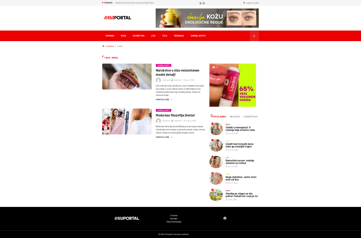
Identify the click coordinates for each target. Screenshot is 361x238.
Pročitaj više (162, 100)
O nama (173, 215)
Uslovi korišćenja (174, 222)
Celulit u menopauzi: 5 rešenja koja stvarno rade (240, 128)
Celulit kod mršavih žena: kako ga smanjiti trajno (134, 3)
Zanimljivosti (198, 36)
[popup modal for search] (254, 36)
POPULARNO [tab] (219, 116)
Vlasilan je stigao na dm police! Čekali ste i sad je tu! (242, 195)
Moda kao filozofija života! (175, 115)
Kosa (123, 36)
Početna (110, 46)
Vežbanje (179, 36)
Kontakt (173, 219)
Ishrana (110, 36)
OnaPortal (166, 80)
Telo (164, 36)
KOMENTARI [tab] (251, 116)
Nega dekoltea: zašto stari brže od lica (241, 178)
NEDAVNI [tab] (235, 116)
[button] (200, 3)
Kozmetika (138, 36)
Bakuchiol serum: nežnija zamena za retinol (240, 162)
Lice (153, 36)
